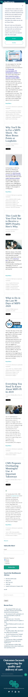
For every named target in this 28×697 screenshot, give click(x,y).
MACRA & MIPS (13, 199)
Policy (18, 453)
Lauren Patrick (13, 144)
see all (5, 589)
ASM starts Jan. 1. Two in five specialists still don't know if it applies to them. (14, 620)
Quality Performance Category (13, 370)
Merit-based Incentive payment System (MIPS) (13, 77)
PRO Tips (11, 369)
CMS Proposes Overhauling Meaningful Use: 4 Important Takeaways (13, 470)
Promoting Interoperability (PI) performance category (12, 71)
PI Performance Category (15, 110)
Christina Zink (13, 395)
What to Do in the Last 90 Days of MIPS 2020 (13, 302)
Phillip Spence (13, 309)
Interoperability (15, 532)
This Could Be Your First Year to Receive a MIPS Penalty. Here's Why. (13, 221)
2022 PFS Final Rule (15, 207)
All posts (6, 540)
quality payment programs (13, 178)
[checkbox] (14, 561)
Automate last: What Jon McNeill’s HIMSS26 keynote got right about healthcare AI (13, 641)
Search (6, 600)
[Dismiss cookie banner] (22, 6)
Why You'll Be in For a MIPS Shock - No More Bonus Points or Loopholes (13, 134)
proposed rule (15, 495)
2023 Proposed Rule (10, 112)
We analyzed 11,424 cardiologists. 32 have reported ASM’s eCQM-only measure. (14, 615)
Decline (14, 42)
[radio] (14, 560)
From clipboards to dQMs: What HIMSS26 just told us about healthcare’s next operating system (14, 646)
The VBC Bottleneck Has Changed (14, 634)
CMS (10, 532)
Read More (8, 103)
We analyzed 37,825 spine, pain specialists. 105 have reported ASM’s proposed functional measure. (13, 610)
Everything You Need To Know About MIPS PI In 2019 (14, 388)
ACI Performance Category (15, 533)
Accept (14, 38)
